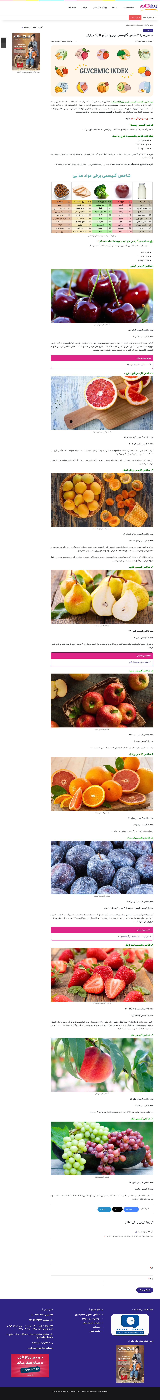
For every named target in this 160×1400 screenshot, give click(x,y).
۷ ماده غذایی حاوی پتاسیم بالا (139, 364)
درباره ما (84, 7)
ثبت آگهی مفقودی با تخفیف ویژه (87, 1314)
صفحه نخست (129, 7)
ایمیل (150, 1278)
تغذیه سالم (148, 30)
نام (151, 1268)
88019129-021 (37, 1314)
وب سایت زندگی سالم (140, 118)
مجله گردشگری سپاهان (91, 1318)
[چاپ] (3, 45)
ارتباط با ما (72, 7)
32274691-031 (35, 1320)
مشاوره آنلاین (95, 1331)
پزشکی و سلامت (139, 25)
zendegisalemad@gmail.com (40, 1348)
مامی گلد (96, 1327)
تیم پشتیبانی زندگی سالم (139, 1222)
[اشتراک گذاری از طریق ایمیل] (3, 40)
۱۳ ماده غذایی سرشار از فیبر (140, 662)
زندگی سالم (149, 25)
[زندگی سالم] (149, 8)
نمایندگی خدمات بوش (91, 1323)
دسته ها (115, 7)
